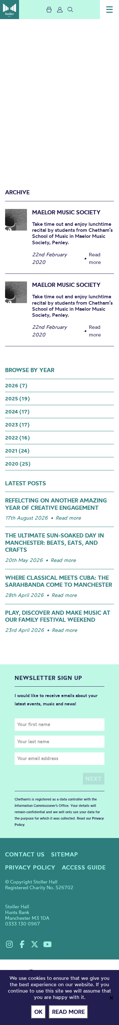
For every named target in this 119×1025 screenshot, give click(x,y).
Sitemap (64, 854)
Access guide (84, 867)
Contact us (25, 854)
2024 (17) (17, 411)
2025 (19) (17, 398)
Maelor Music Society (66, 212)
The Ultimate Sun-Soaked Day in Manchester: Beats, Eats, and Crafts (54, 542)
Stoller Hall (9, 9)
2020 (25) (17, 464)
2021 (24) (17, 450)
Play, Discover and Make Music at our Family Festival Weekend (57, 616)
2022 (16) (17, 437)
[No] (111, 997)
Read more (68, 518)
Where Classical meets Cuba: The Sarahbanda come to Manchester (58, 581)
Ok (38, 1011)
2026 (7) (16, 385)
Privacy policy (30, 867)
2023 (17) (17, 424)
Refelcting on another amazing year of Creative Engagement (56, 504)
